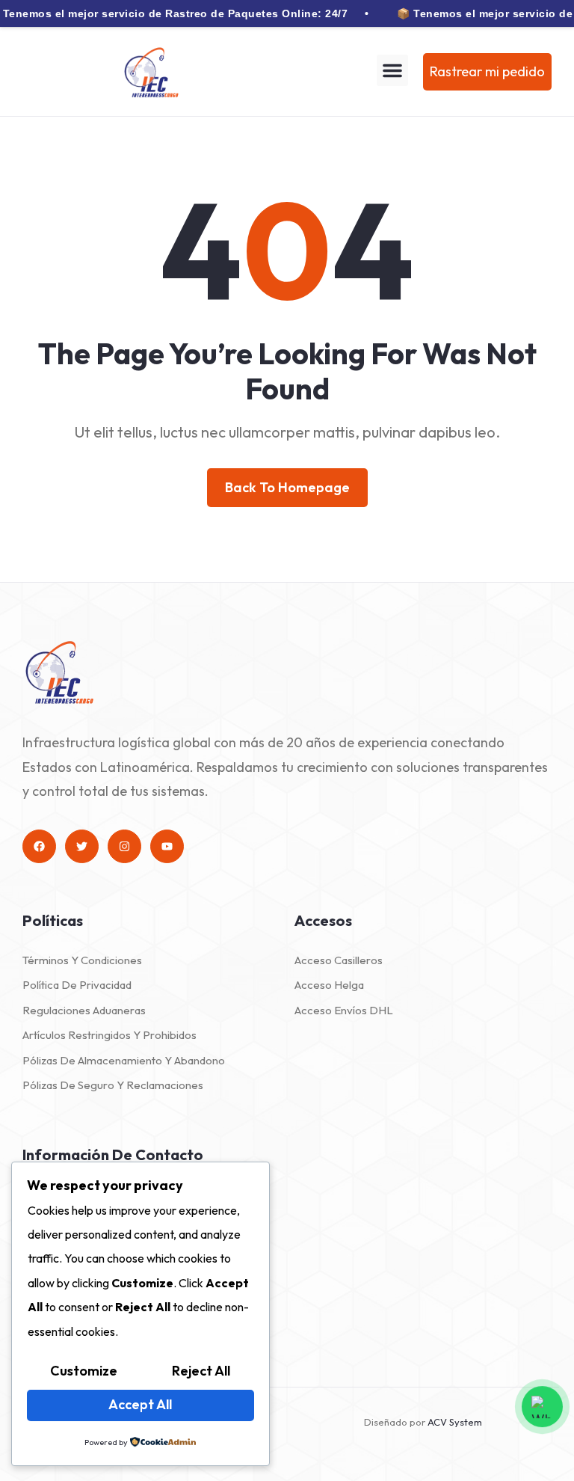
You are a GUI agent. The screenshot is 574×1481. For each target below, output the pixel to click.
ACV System (455, 1422)
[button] (392, 70)
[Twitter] (82, 846)
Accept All (140, 1404)
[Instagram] (124, 846)
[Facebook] (39, 846)
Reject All (201, 1370)
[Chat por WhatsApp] (542, 1408)
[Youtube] (167, 846)
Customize (83, 1370)
